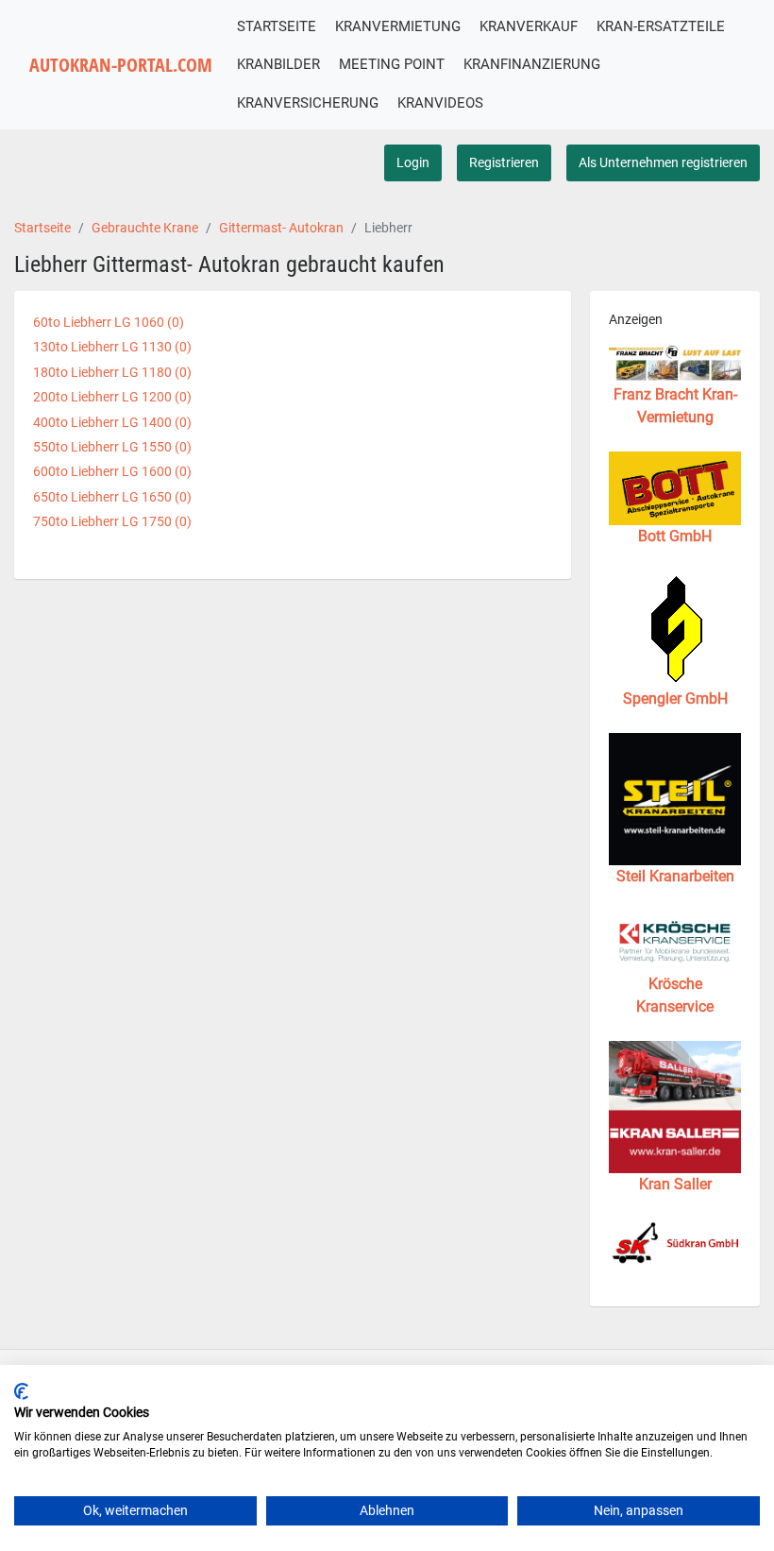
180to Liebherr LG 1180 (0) (112, 372)
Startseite (42, 227)
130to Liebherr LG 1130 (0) (112, 346)
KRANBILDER (278, 64)
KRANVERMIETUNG (398, 26)
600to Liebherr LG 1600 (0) (112, 471)
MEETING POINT (392, 64)
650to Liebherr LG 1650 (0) (112, 496)
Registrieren (504, 162)
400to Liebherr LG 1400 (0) (112, 422)
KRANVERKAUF (529, 26)
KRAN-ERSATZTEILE (661, 26)
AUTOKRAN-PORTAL (120, 64)
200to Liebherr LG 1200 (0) (112, 396)
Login (412, 162)
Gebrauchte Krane (145, 227)
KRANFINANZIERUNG (531, 64)
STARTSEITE (276, 26)
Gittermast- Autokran (281, 227)
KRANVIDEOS (440, 102)
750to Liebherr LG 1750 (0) (112, 521)
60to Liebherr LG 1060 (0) (108, 322)
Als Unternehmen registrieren (663, 162)
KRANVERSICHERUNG (308, 102)
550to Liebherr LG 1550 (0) (112, 446)
